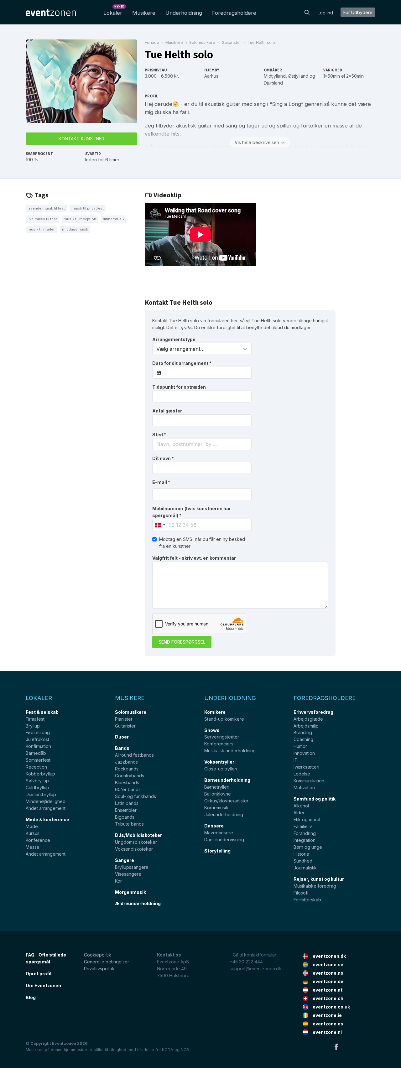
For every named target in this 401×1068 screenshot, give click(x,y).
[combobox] (202, 444)
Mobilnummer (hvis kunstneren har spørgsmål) (191, 512)
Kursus (32, 833)
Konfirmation (38, 746)
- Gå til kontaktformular (253, 954)
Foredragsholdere (234, 13)
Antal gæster (167, 410)
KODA (167, 1049)
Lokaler (113, 11)
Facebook (336, 1046)
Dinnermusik (113, 219)
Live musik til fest (42, 219)
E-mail (161, 482)
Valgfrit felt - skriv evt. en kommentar (194, 558)
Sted (159, 434)
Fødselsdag (38, 732)
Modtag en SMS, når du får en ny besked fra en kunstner (202, 543)
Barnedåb (36, 753)
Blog (31, 997)
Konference (38, 840)
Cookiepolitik (97, 954)
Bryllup (33, 725)
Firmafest (35, 719)
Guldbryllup (37, 787)
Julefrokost (37, 739)
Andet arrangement (45, 808)
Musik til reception (80, 219)
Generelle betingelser (106, 961)
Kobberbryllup (40, 773)
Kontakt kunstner (81, 138)
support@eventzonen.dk (255, 968)
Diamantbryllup (41, 794)
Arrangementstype (173, 339)
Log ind (325, 12)
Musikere (143, 13)
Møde (32, 826)
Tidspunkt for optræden (179, 387)
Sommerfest (38, 760)
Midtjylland (275, 76)
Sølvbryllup (37, 780)
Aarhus (211, 76)
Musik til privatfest (87, 208)
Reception (36, 767)
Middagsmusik (75, 229)
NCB (185, 1049)
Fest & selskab (42, 712)
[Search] (307, 12)
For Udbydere (357, 12)
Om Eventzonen (43, 985)
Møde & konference (47, 819)
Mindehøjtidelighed (45, 801)
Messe (32, 847)
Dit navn (163, 458)
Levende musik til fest (46, 208)
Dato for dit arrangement (181, 363)
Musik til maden (41, 229)
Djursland (273, 83)
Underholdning (183, 13)
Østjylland (298, 76)
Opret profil (38, 973)
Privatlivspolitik (99, 968)
